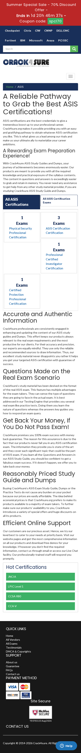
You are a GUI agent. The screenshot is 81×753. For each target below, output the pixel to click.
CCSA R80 (14, 596)
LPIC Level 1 (15, 586)
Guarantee (12, 666)
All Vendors (13, 639)
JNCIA (12, 576)
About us (11, 662)
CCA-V (12, 606)
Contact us (13, 674)
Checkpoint (12, 30)
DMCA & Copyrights (18, 651)
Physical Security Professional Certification (20, 232)
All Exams (11, 643)
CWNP (48, 30)
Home (9, 86)
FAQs (9, 670)
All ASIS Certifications (17, 202)
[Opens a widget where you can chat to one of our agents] (66, 746)
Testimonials (14, 647)
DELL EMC (62, 30)
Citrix (27, 30)
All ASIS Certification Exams (56, 200)
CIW (37, 30)
